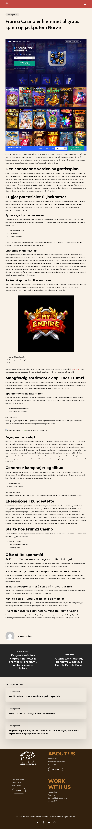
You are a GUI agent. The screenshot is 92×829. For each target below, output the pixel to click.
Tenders (51, 795)
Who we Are (52, 759)
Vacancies (52, 792)
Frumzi (73, 369)
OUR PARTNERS (18, 779)
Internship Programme (57, 798)
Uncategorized (12, 15)
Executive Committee (56, 762)
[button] (85, 4)
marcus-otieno (25, 636)
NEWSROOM (16, 782)
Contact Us (53, 801)
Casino (78, 369)
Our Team (52, 764)
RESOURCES (16, 785)
